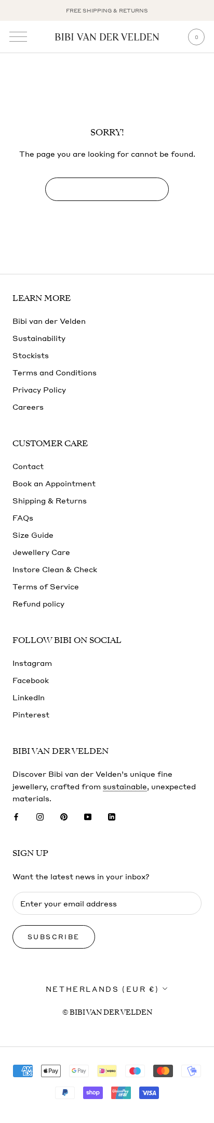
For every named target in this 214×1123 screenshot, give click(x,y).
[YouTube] (87, 816)
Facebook (30, 680)
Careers (28, 406)
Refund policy (38, 603)
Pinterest (30, 714)
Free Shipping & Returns (107, 10)
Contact (28, 466)
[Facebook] (16, 816)
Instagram (32, 662)
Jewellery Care (41, 552)
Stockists (30, 355)
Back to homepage (106, 189)
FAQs (22, 517)
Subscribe (54, 937)
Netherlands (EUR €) (102, 989)
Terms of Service (45, 586)
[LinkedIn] (111, 816)
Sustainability (38, 338)
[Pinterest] (64, 816)
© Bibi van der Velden (107, 1012)
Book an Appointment (54, 483)
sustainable (125, 786)
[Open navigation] (18, 37)
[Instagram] (40, 816)
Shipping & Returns (49, 500)
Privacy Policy (39, 389)
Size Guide (33, 534)
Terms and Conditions (54, 372)
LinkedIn (28, 697)
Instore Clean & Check (54, 569)
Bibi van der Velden (49, 320)
